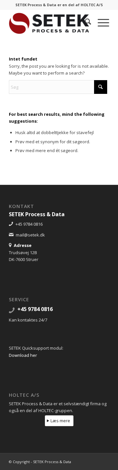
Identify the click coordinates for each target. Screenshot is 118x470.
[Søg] (84, 22)
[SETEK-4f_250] (49, 22)
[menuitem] (84, 22)
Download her (23, 355)
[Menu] (100, 22)
